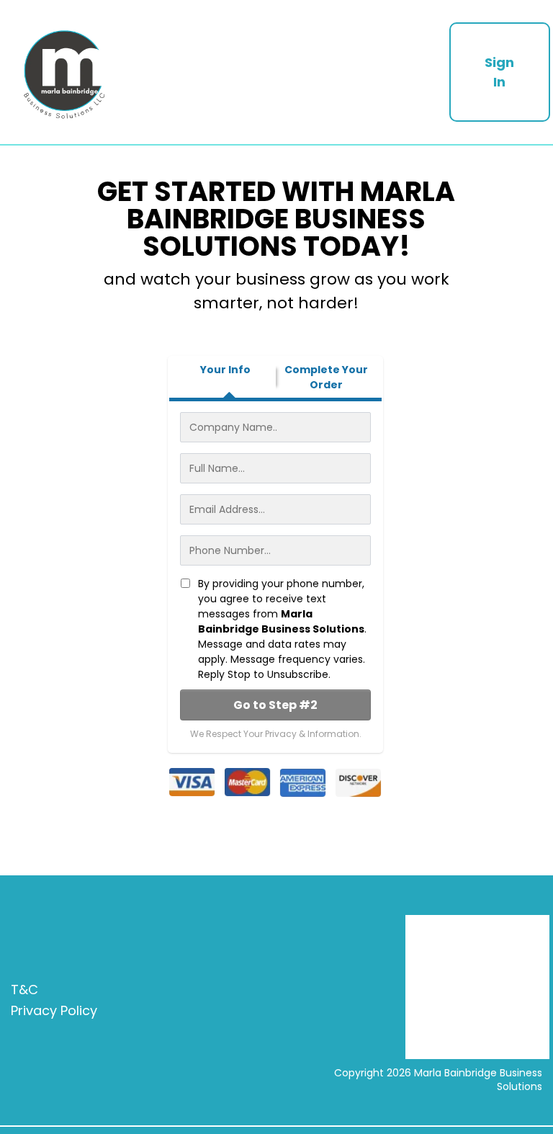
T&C (24, 990)
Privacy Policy (54, 1010)
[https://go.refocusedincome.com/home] (225, 72)
